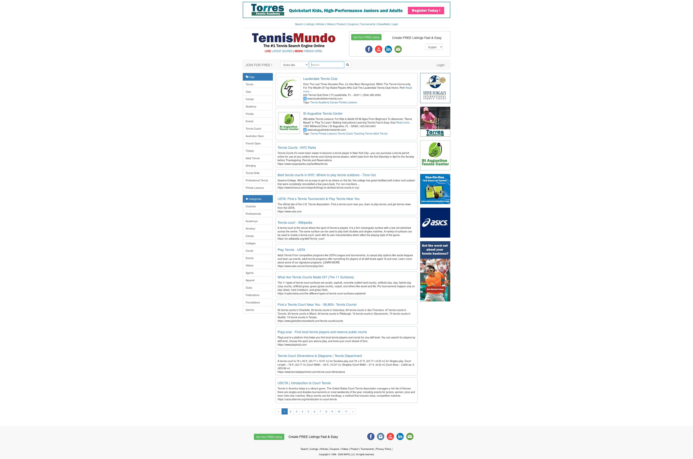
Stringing (251, 165)
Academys (252, 221)
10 (338, 411)
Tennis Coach (253, 128)
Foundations (253, 302)
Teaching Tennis (363, 133)
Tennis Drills (253, 173)
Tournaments (367, 24)
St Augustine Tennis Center (323, 113)
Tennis (249, 84)
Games (250, 310)
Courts (249, 250)
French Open (253, 143)
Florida (250, 114)
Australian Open (255, 136)
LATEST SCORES (282, 51)
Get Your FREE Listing (366, 37)
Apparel (250, 280)
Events (249, 121)
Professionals (253, 213)
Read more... (403, 122)
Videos (330, 24)
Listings (309, 24)
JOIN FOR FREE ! (259, 64)
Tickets (250, 151)
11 (346, 411)
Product (341, 24)
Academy (251, 106)
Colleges (251, 243)
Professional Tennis (257, 180)
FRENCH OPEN (313, 51)
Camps (250, 99)
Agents (250, 273)
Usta (248, 91)
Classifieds (383, 24)
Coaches (251, 206)
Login (395, 24)
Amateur (250, 228)
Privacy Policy (383, 449)
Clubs (249, 287)
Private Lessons (255, 187)
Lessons (352, 102)
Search (299, 24)
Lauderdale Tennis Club (320, 78)
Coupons (353, 24)
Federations (252, 295)
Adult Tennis (253, 158)
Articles (320, 24)
